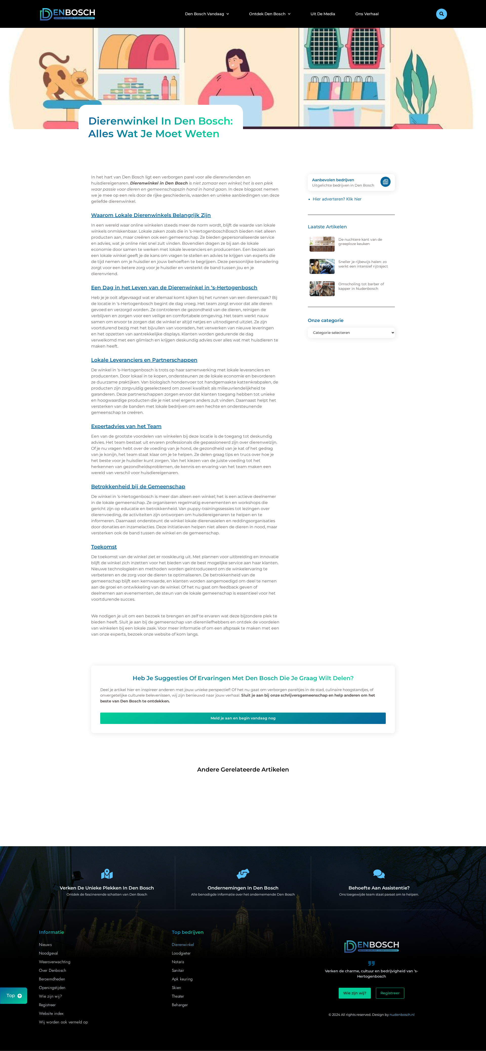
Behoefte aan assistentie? (379, 888)
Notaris (178, 962)
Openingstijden (52, 988)
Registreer (47, 1005)
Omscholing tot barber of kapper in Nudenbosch (361, 286)
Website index (51, 1013)
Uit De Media (323, 13)
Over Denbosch (52, 970)
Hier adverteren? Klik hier (337, 198)
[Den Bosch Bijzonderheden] (107, 874)
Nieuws (45, 944)
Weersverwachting (54, 962)
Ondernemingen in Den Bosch (243, 888)
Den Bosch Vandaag (204, 13)
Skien (176, 988)
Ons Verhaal (367, 13)
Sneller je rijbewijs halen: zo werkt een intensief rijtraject (363, 264)
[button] (441, 14)
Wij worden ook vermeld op (63, 1022)
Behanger (180, 1005)
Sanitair (178, 970)
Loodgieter (181, 953)
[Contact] (379, 874)
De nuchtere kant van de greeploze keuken (360, 241)
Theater (178, 996)
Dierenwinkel (183, 944)
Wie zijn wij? (50, 996)
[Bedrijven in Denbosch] (243, 874)
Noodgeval (48, 953)
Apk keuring (182, 979)
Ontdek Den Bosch (267, 13)
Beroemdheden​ (52, 979)
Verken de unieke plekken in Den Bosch (107, 888)
